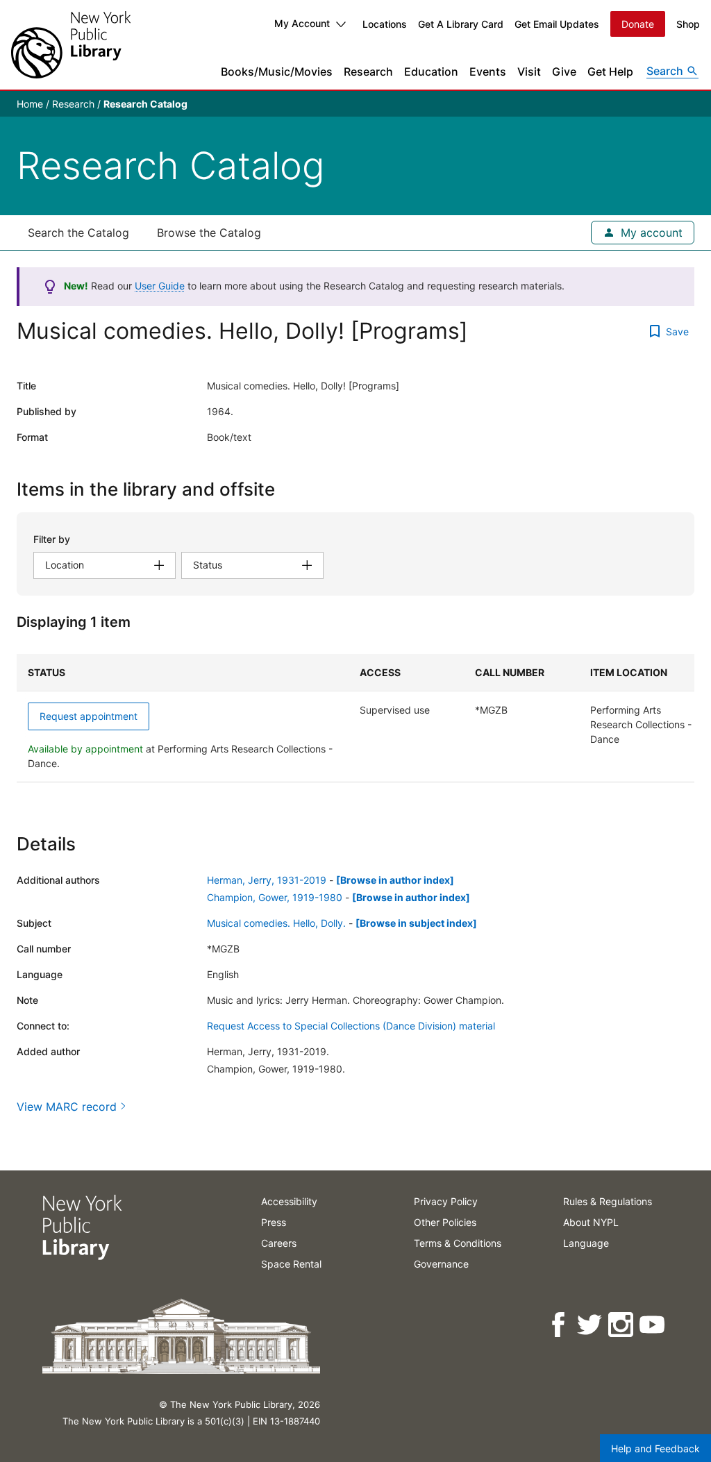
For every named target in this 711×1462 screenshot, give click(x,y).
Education (431, 71)
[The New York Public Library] (71, 44)
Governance (441, 1264)
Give (564, 71)
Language (586, 1243)
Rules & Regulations (607, 1201)
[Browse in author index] (395, 880)
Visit (529, 71)
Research (368, 71)
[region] (355, 718)
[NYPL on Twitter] (590, 1325)
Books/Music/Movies (277, 71)
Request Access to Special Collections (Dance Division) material (351, 1026)
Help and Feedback (655, 1448)
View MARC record (67, 1107)
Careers (278, 1243)
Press (273, 1222)
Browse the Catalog (209, 233)
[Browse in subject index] (416, 923)
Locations (384, 24)
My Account (302, 23)
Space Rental (291, 1264)
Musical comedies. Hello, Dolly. (276, 923)
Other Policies (445, 1222)
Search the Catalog (78, 233)
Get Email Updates (557, 24)
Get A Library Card (460, 24)
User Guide (160, 286)
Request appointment (88, 716)
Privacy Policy (446, 1201)
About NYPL (591, 1222)
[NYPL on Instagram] (621, 1325)
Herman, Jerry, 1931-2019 (266, 880)
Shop (688, 24)
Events (487, 71)
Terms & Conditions (457, 1243)
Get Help (610, 71)
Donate (637, 24)
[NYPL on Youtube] (653, 1325)
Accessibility (289, 1201)
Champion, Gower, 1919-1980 (274, 897)
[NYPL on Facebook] (559, 1325)
